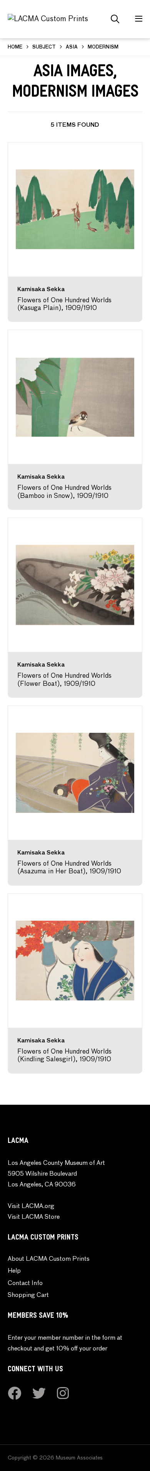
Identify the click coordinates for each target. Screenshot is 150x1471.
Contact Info (25, 1283)
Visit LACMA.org (31, 1206)
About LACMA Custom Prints (49, 1259)
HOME (15, 47)
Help (14, 1271)
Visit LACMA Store (34, 1217)
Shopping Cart (28, 1295)
